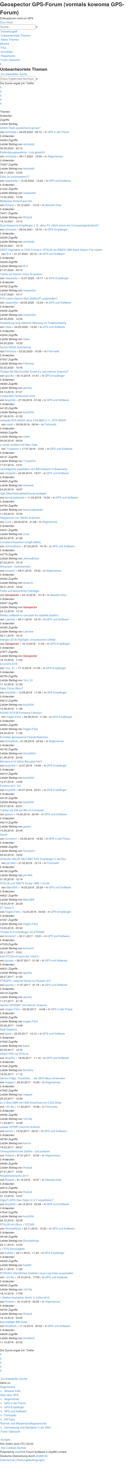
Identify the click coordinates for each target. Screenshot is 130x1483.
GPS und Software (60, 181)
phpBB (19, 1452)
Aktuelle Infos (53, 205)
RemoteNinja (13, 1228)
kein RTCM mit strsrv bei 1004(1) (19, 956)
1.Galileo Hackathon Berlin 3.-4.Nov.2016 (25, 1297)
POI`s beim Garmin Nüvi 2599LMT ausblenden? (29, 298)
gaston (9, 814)
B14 (8, 254)
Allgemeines (55, 156)
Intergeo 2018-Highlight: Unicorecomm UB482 (28, 639)
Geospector (12, 595)
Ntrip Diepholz (8, 1029)
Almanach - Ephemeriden (15, 566)
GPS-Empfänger (57, 229)
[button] (0, 107)
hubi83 (9, 1253)
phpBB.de (42, 1456)
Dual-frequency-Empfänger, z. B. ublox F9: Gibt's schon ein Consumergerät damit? (49, 225)
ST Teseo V (7, 908)
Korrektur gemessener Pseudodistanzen (24, 737)
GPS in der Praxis (58, 132)
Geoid (3, 834)
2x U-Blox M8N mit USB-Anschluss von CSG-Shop (30, 1102)
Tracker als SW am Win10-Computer (22, 810)
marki (9, 424)
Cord (8, 522)
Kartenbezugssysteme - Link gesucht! (22, 152)
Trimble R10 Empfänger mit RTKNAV (22, 932)
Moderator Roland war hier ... (17, 201)
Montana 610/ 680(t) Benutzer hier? (21, 761)
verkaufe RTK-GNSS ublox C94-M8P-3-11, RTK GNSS (33, 420)
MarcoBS (12, 887)
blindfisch (11, 1326)
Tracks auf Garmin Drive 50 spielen (21, 274)
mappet (9, 1082)
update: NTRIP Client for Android (20, 1127)
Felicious (10, 351)
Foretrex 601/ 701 (10, 786)
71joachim (12, 449)
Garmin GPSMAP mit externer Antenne (23, 1005)
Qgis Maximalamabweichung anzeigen (23, 493)
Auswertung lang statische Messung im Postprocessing (33, 323)
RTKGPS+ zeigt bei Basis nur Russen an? (25, 981)
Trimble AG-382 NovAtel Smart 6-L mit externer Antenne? (34, 371)
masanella (11, 181)
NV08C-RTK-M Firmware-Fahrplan (21, 713)
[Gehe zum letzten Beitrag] (35, 144)
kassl (8, 1033)
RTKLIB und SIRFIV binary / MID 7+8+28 (24, 883)
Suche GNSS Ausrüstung (15, 347)
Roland (9, 205)
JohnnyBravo (13, 546)
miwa (8, 327)
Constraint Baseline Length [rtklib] (20, 542)
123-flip (9, 1107)
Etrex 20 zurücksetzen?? (15, 177)
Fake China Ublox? (11, 688)
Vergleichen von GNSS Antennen (20, 518)
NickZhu (10, 1058)
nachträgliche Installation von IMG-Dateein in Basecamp (33, 469)
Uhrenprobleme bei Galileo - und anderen (25, 1151)
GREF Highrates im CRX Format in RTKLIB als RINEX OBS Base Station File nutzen (51, 250)
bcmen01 (10, 936)
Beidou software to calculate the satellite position (29, 615)
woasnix (10, 570)
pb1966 (11, 863)
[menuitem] (15, 35)
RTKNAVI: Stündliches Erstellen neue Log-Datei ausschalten (36, 1273)
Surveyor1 (11, 838)
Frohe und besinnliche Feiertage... (20, 591)
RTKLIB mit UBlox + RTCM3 (17, 1224)
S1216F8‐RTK (9, 664)
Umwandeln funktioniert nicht (17, 396)
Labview (10, 619)
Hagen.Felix (13, 717)
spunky (9, 376)
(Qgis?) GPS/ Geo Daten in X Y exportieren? (26, 1200)
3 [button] (1, 95)
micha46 (10, 473)
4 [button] (1, 99)
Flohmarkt (53, 351)
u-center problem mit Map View (18, 445)
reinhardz (10, 132)
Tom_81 (10, 668)
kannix (9, 1131)
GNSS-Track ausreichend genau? (20, 128)
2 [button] (1, 91)
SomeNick (11, 741)
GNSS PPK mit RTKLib (14, 1054)
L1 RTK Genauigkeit (12, 1249)
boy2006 (10, 400)
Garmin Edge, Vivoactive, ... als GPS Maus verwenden (32, 1078)
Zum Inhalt (6, 22)
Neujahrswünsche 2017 (14, 1176)
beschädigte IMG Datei (13, 1322)
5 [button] (1, 103)
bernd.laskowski (15, 497)
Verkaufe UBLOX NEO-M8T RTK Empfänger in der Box (33, 859)
